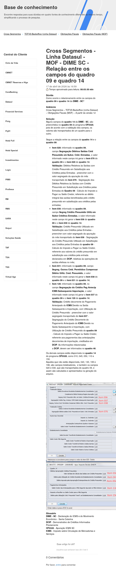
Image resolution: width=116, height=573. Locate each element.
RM (6, 199)
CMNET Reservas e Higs (16, 82)
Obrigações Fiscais (70, 33)
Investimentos (12, 160)
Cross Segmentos (12, 33)
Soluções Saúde (13, 237)
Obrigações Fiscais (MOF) (95, 33)
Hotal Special (11, 150)
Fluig (7, 121)
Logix (8, 169)
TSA (7, 257)
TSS (7, 267)
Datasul (8, 101)
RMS (7, 208)
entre (58, 564)
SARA (8, 218)
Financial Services (14, 111)
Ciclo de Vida (11, 62)
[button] (78, 544)
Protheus (9, 189)
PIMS (7, 179)
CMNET (8, 72)
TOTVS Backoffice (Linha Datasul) (40, 33)
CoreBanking (11, 92)
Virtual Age (10, 276)
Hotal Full (9, 140)
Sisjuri (8, 228)
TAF (7, 247)
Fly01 (7, 131)
